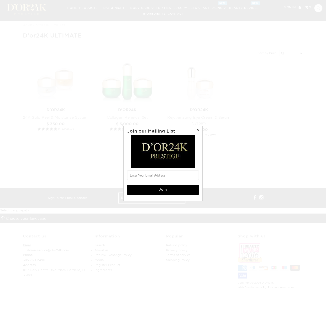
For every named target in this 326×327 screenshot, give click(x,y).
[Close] (197, 130)
